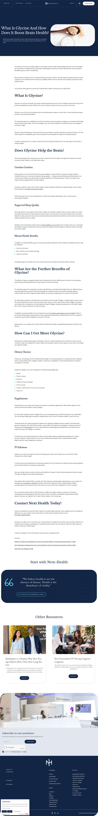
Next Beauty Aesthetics (78, 776)
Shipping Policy (53, 802)
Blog (50, 794)
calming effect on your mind (50, 225)
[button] (6, 3)
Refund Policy (52, 804)
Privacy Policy (52, 781)
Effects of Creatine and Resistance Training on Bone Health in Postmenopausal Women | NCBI (45, 542)
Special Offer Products (78, 774)
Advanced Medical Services (79, 788)
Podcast (51, 796)
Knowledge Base (53, 800)
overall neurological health (34, 189)
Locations (51, 791)
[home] (52, 3)
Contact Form (9, 771)
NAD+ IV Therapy (76, 782)
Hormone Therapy (77, 780)
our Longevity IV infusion (29, 483)
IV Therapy (75, 791)
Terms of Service (53, 779)
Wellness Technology (78, 778)
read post (24, 677)
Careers (51, 774)
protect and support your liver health (63, 313)
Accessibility (52, 776)
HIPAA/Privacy (53, 806)
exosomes (28, 427)
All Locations (9, 784)
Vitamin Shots (76, 786)
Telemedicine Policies (54, 783)
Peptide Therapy (76, 795)
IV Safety (51, 798)
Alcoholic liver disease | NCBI (24, 549)
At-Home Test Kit (76, 793)
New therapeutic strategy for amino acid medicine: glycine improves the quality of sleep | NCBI (45, 545)
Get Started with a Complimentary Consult (31, 594)
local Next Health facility (22, 515)
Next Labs (75, 784)
